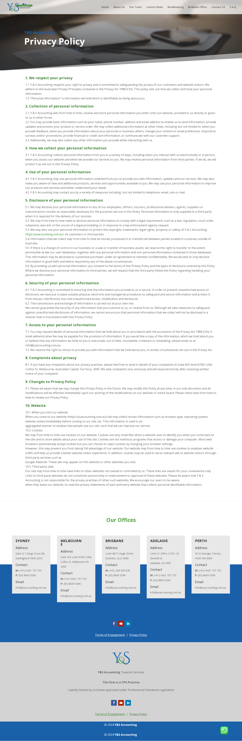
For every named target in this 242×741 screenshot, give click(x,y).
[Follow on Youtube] (121, 623)
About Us (119, 7)
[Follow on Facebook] (114, 623)
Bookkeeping (176, 7)
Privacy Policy (138, 635)
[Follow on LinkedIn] (128, 623)
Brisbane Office (197, 7)
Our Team (135, 7)
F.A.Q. (233, 7)
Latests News (155, 7)
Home (105, 7)
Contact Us (218, 7)
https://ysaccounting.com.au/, (44, 234)
